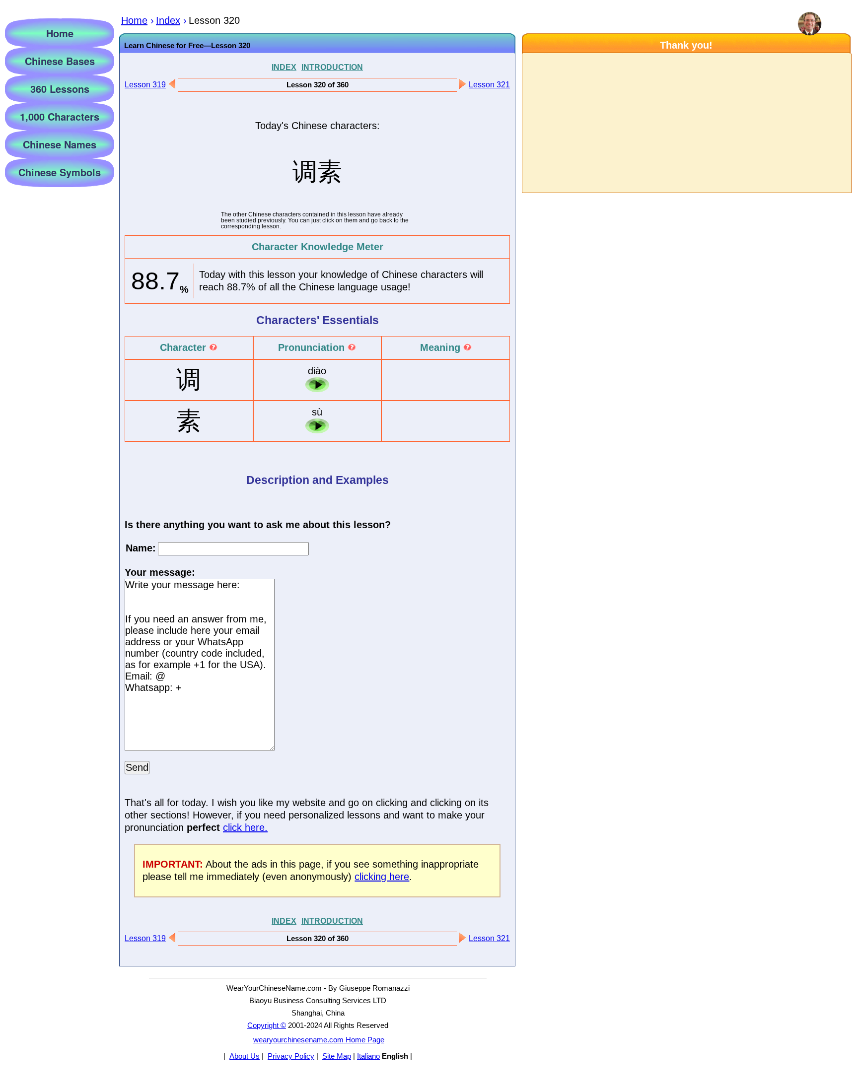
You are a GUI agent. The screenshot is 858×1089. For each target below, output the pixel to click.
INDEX (284, 67)
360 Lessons (59, 88)
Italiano (368, 1056)
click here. (245, 827)
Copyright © (266, 1025)
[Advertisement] (686, 123)
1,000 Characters (59, 116)
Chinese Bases (60, 61)
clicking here (382, 876)
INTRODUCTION (332, 67)
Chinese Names (59, 144)
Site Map (336, 1056)
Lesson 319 (145, 84)
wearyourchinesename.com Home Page (318, 1039)
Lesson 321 (489, 84)
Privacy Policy (291, 1056)
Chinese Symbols (59, 172)
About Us (244, 1056)
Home (59, 33)
